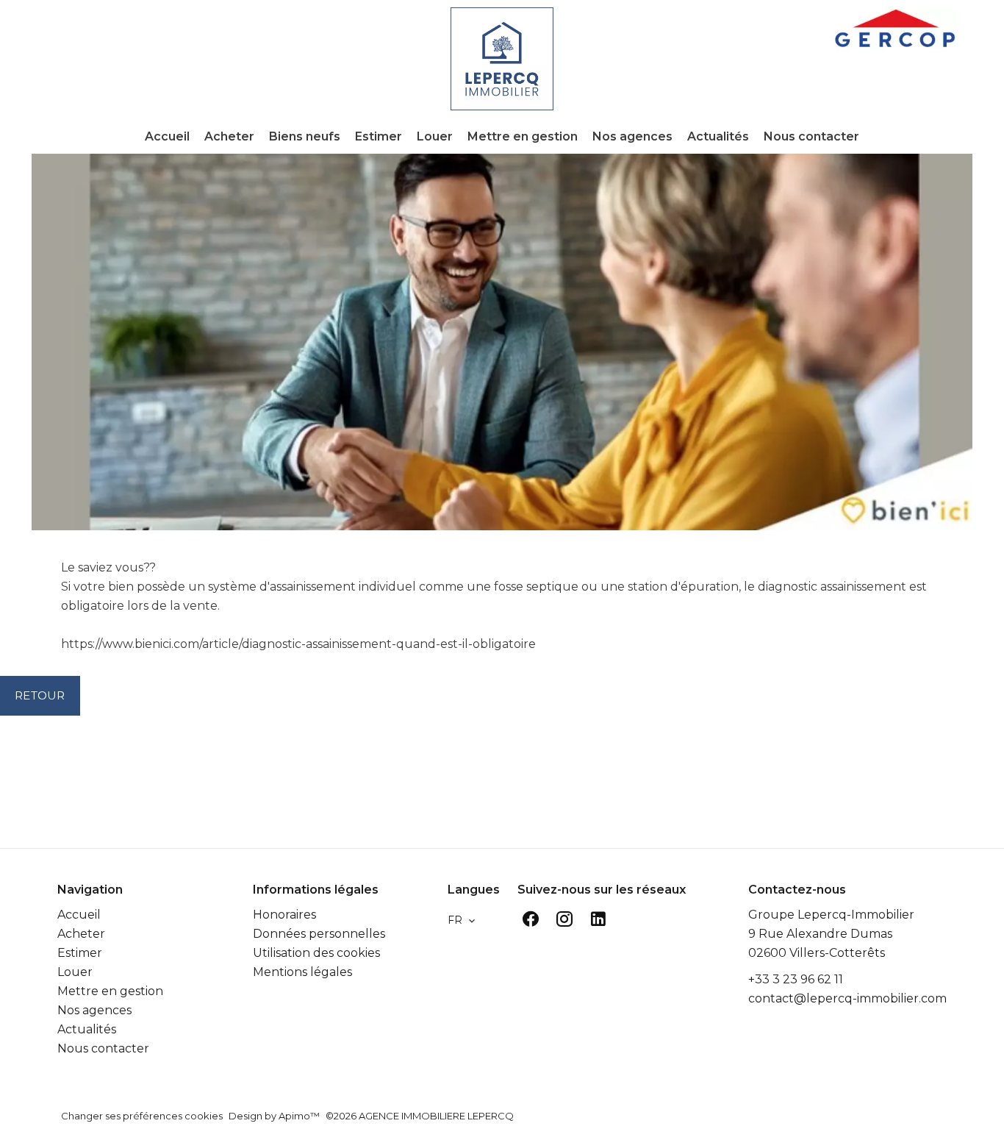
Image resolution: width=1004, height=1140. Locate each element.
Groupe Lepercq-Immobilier (831, 915)
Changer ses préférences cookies (142, 1116)
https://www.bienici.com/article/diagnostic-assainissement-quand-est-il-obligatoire (298, 644)
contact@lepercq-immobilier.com (847, 998)
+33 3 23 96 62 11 (795, 979)
